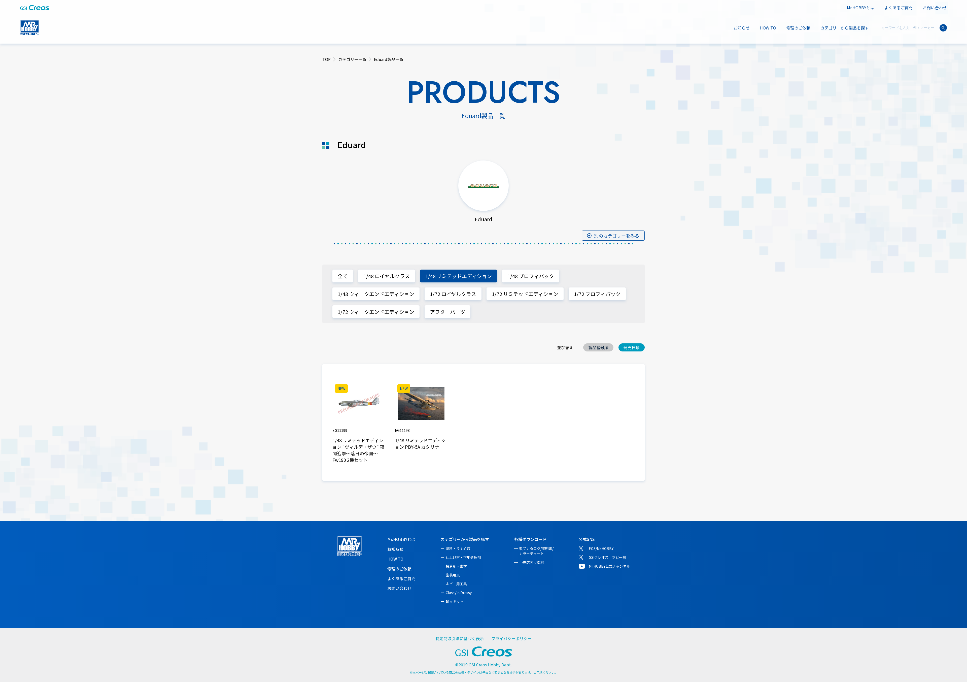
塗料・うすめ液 (458, 548)
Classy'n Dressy (459, 592)
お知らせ (742, 28)
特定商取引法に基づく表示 (459, 638)
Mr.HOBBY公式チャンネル (609, 566)
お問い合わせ (935, 8)
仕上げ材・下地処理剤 (463, 557)
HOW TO (768, 28)
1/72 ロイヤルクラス (453, 294)
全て (343, 276)
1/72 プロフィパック (597, 294)
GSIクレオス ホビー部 (607, 557)
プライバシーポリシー (511, 638)
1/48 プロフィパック (530, 276)
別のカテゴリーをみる (616, 235)
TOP (326, 59)
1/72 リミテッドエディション (525, 294)
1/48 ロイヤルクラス (386, 276)
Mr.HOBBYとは (860, 8)
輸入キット (454, 601)
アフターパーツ (447, 311)
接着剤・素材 (456, 566)
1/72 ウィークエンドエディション (376, 311)
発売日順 (632, 347)
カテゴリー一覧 (352, 59)
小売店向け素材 (531, 562)
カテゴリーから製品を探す (465, 539)
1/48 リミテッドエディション (458, 276)
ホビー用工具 (456, 583)
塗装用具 (453, 574)
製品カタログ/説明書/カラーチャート (536, 551)
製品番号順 (598, 347)
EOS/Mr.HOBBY (601, 548)
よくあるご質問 (898, 8)
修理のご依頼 (798, 28)
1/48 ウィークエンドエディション (376, 294)
